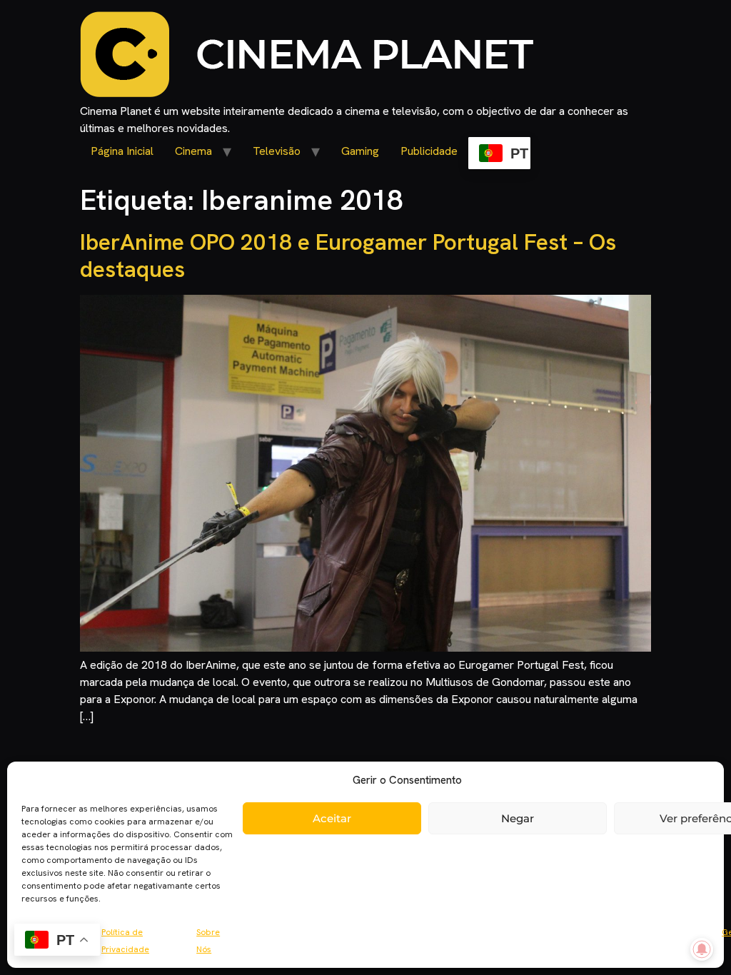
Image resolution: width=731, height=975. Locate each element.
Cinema (193, 150)
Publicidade (429, 150)
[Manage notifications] (701, 949)
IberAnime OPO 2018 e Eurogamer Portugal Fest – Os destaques (348, 255)
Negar (517, 818)
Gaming (360, 150)
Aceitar (332, 818)
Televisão (277, 150)
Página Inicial (122, 150)
